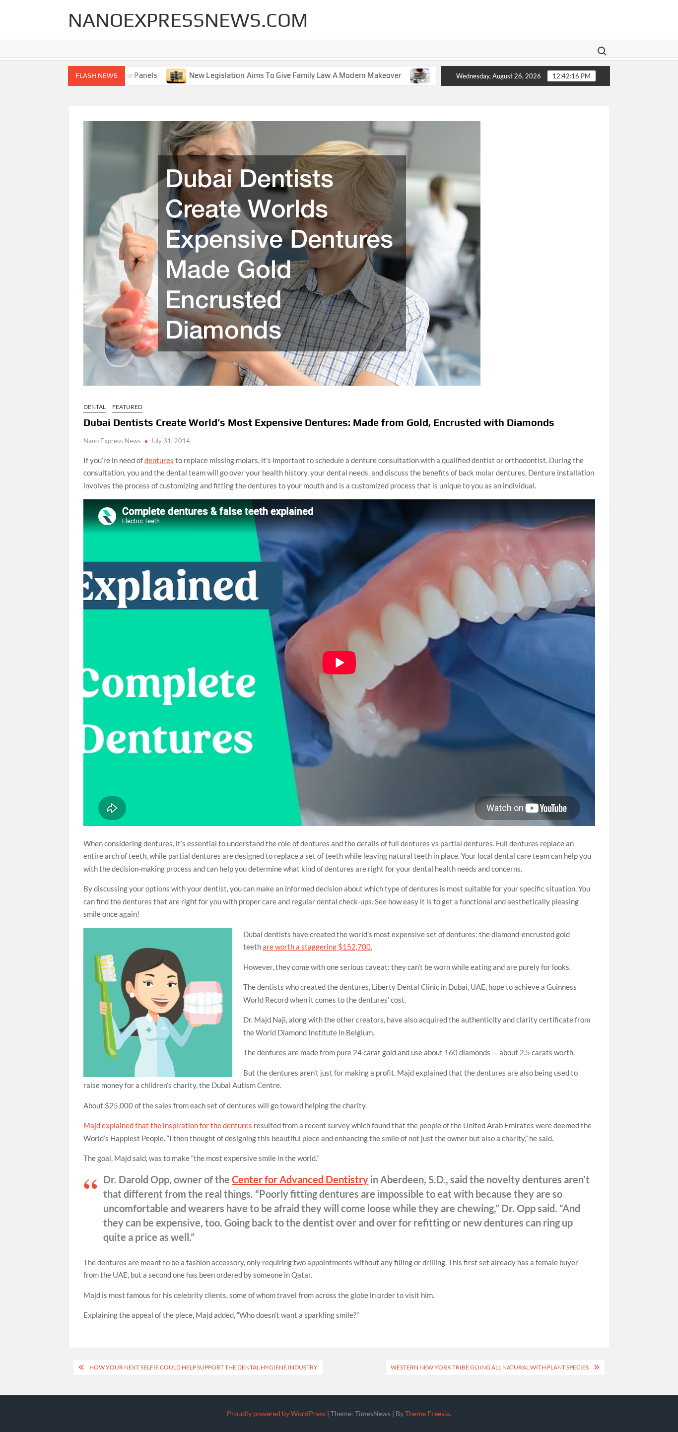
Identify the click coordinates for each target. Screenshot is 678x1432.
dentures (159, 460)
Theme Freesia (427, 1413)
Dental (94, 406)
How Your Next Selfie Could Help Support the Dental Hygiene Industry (203, 1367)
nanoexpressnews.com (188, 19)
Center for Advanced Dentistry (300, 1179)
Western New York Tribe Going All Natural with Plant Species (490, 1367)
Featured (127, 406)
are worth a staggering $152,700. (317, 946)
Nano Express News (112, 441)
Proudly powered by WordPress (276, 1413)
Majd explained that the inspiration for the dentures (167, 1125)
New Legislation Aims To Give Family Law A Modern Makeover (246, 74)
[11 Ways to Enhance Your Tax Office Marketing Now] (372, 74)
